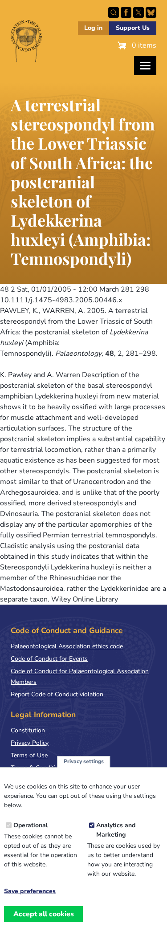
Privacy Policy (30, 743)
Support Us (133, 28)
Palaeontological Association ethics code (67, 646)
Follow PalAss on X (138, 12)
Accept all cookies (43, 914)
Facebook (126, 12)
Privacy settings (84, 761)
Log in (93, 28)
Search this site (113, 12)
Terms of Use (29, 755)
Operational (30, 825)
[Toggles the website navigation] (145, 65)
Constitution (28, 730)
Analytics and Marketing (115, 830)
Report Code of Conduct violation (57, 694)
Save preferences (30, 891)
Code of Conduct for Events (49, 658)
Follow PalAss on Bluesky (151, 12)
